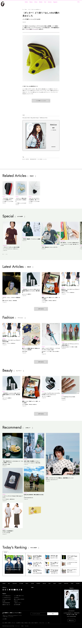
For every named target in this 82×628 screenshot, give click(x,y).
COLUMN (59, 583)
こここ (46, 622)
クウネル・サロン (41, 622)
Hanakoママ (36, 622)
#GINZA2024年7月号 (33, 159)
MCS (48, 622)
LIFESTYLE (44, 583)
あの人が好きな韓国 (17, 604)
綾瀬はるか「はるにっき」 (7, 604)
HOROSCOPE (66, 583)
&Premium (26, 622)
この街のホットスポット (17, 602)
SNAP (9, 583)
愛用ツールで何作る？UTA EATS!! (19, 599)
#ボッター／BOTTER (26, 159)
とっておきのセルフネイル (7, 597)
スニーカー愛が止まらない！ (7, 595)
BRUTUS (6, 622)
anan (3, 622)
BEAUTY (27, 583)
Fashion (26, 9)
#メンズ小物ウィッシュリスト (32, 29)
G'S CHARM (21, 583)
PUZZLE (72, 583)
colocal (32, 622)
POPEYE (9, 622)
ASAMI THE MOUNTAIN (6, 602)
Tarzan (29, 622)
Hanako (22, 622)
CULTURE (32, 583)
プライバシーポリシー (13, 615)
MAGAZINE (77, 583)
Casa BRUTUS (18, 622)
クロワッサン (13, 622)
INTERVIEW (38, 583)
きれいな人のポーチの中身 (7, 599)
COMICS (54, 583)
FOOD (49, 583)
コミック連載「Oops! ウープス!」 (19, 595)
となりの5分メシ (16, 597)
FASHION (4, 583)
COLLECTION (14, 583)
